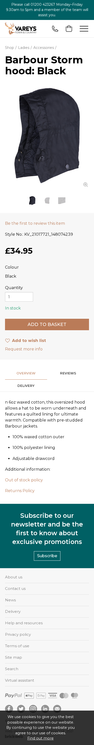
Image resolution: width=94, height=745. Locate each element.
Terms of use (17, 645)
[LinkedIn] (45, 709)
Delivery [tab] (26, 386)
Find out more (40, 738)
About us (13, 577)
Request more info (24, 349)
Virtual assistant (19, 680)
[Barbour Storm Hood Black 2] (47, 200)
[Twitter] (21, 709)
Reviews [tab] (68, 373)
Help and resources (24, 623)
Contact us (15, 588)
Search (11, 668)
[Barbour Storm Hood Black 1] (47, 136)
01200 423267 (43, 4)
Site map (13, 657)
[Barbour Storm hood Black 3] (61, 200)
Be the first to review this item (35, 223)
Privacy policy (18, 634)
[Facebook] (9, 709)
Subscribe (47, 555)
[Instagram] (33, 709)
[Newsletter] (57, 709)
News (10, 600)
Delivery (13, 611)
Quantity (14, 287)
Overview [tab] (26, 373)
